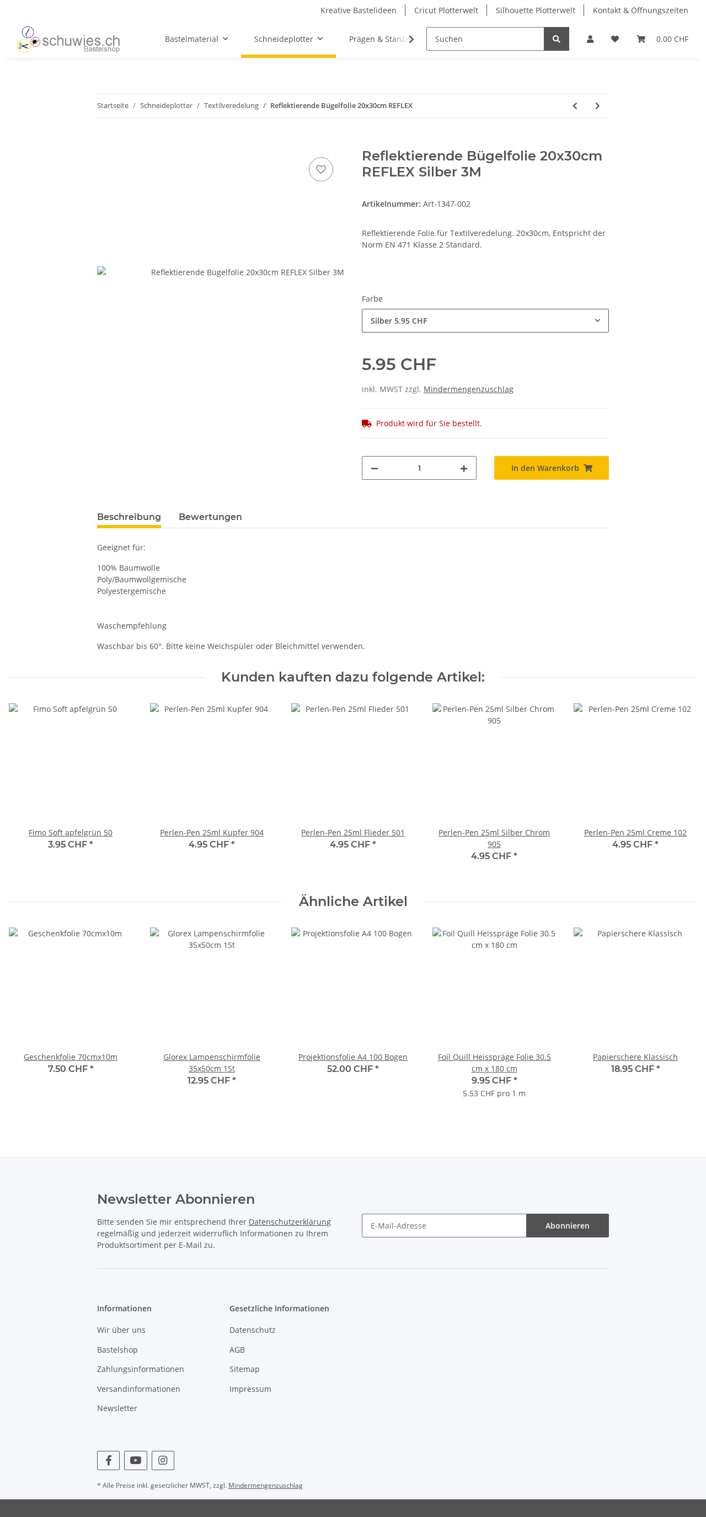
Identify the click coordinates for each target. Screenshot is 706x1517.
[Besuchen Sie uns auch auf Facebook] (108, 1460)
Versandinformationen (138, 1389)
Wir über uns (121, 1330)
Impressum (250, 1389)
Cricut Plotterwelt (446, 10)
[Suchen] (556, 39)
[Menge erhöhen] (464, 468)
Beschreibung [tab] (129, 517)
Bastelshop (117, 1349)
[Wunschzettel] (615, 39)
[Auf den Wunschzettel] (321, 169)
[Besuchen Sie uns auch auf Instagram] (163, 1460)
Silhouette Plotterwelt (535, 10)
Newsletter (117, 1408)
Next (679, 789)
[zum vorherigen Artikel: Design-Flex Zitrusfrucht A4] (575, 105)
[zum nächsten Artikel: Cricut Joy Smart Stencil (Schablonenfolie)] (597, 105)
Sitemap (244, 1369)
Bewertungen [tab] (210, 517)
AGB (237, 1349)
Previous (27, 789)
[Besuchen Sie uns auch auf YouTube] (135, 1460)
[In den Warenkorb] (106, 142)
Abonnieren (567, 1225)
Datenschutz (252, 1330)
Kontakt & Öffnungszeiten (640, 10)
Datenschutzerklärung (290, 1221)
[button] (590, 39)
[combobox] (485, 321)
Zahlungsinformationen (140, 1369)
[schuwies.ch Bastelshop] (67, 39)
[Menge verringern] (374, 468)
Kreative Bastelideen (358, 10)
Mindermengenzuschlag (469, 389)
